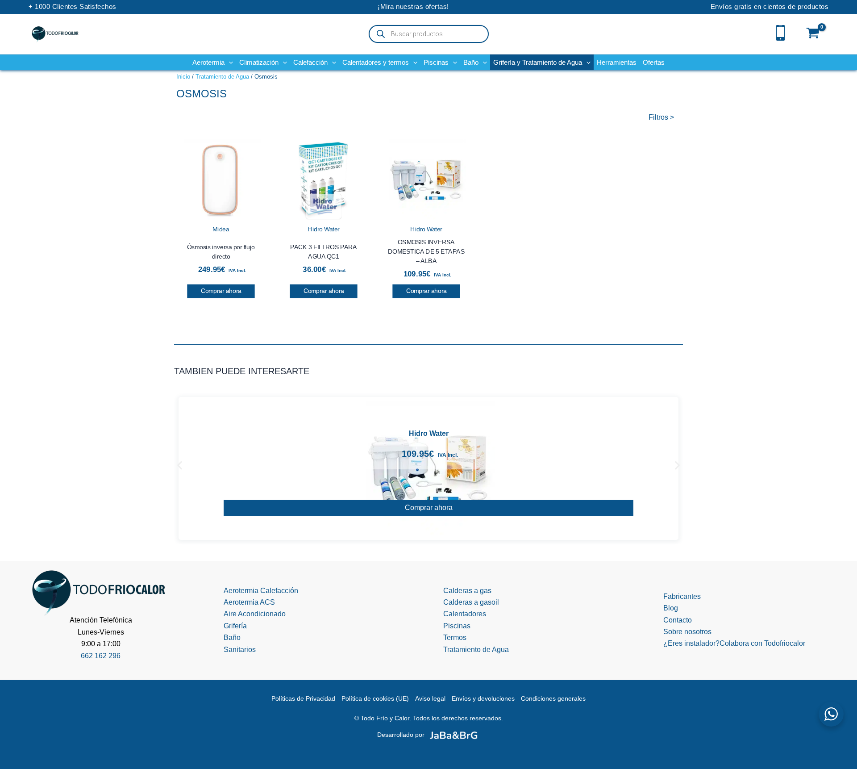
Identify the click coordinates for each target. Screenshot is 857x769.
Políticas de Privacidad (303, 698)
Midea (220, 229)
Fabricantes (682, 596)
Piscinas (456, 626)
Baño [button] (470, 62)
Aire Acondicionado (255, 614)
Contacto (677, 620)
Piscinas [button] (436, 62)
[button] (229, 62)
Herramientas (617, 62)
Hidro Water (323, 229)
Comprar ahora (221, 291)
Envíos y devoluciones (483, 698)
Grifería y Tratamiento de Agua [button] (537, 62)
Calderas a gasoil (471, 602)
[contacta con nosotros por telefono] (780, 32)
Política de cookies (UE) (375, 698)
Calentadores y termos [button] (375, 62)
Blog (670, 608)
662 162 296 (101, 656)
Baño (232, 637)
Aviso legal (430, 698)
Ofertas (654, 62)
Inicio (183, 76)
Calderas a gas (467, 590)
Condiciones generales (553, 698)
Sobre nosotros (687, 631)
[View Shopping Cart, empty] (813, 34)
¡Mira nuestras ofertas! (413, 6)
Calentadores (464, 614)
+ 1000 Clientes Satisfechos (72, 6)
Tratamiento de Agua (222, 76)
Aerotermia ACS (249, 602)
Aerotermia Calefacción (261, 590)
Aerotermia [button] (208, 62)
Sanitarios (240, 649)
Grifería (235, 626)
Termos (454, 637)
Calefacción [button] (310, 62)
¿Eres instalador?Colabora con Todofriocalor (734, 643)
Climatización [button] (259, 62)
